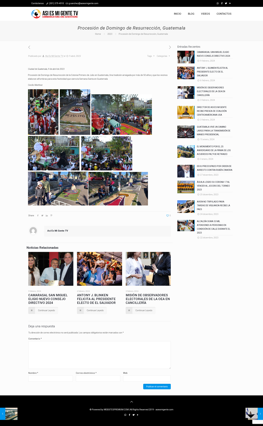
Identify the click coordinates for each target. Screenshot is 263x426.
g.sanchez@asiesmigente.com (83, 3)
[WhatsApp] (217, 3)
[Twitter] (226, 3)
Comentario (35, 339)
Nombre (33, 373)
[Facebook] (221, 3)
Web (125, 373)
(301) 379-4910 (56, 3)
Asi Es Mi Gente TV (54, 56)
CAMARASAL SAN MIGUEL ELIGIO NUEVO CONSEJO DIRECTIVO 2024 (48, 299)
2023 (109, 34)
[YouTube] (230, 3)
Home (98, 34)
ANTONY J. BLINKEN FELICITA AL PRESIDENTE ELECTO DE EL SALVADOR (96, 299)
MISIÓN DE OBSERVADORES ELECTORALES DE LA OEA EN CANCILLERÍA (148, 299)
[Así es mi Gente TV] (55, 14)
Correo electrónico (86, 373)
